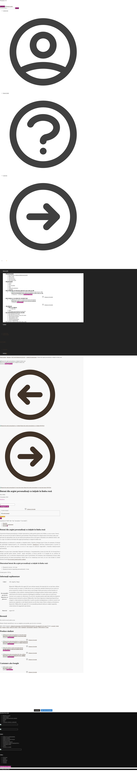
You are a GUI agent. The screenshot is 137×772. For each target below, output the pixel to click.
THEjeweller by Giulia (43, 627)
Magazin (9, 357)
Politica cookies (6, 738)
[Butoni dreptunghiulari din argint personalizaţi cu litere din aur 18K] (27, 291)
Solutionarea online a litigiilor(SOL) (11, 743)
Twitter (4, 758)
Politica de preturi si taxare (9, 739)
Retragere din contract (5, 766)
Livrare (4, 719)
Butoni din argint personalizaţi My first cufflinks (14, 655)
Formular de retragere (8, 741)
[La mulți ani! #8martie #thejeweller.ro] (32, 697)
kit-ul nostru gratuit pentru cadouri (17, 559)
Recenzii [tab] (5, 525)
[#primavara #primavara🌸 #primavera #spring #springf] (54, 699)
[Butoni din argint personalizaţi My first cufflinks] (14, 654)
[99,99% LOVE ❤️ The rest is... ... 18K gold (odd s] (75, 702)
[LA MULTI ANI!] (10, 697)
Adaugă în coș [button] (20, 302)
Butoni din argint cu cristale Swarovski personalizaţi (23, 301)
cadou (19, 627)
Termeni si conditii (7, 747)
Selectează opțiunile (28, 294)
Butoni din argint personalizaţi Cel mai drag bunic (14, 636)
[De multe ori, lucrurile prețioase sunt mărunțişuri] (32, 679)
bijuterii (4, 627)
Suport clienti (6, 93)
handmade (23, 627)
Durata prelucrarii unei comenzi (10, 718)
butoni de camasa (13, 627)
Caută (17, 8)
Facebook (5, 349)
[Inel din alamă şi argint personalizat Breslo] (13, 647)
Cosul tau (5, 175)
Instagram (5, 760)
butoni (7, 627)
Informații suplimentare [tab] (8, 524)
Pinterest (5, 761)
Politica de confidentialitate (9, 736)
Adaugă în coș (9, 364)
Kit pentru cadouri (7, 668)
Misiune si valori (6, 715)
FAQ (4, 720)
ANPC (4, 745)
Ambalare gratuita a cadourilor (10, 722)
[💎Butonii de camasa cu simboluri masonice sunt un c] (10, 685)
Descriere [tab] (5, 523)
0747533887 (3, 342)
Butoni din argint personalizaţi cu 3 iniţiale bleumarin (15, 642)
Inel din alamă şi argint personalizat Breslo (13, 649)
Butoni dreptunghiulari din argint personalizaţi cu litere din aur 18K (27, 293)
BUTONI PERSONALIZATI (18, 357)
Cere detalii (2, 516)
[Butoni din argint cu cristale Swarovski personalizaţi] (23, 299)
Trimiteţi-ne (36, 544)
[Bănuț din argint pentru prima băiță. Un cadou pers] (75, 680)
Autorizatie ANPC (7, 744)
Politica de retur (6, 740)
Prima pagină (3, 357)
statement (35, 627)
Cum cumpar (6, 717)
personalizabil (30, 627)
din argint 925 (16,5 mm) (41, 626)
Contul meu (5, 10)
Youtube (5, 762)
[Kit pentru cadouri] (7, 667)
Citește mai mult (6, 650)
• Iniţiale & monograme (31, 357)
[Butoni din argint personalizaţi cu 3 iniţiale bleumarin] (15, 641)
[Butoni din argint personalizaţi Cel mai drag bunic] (14, 634)
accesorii (53, 626)
